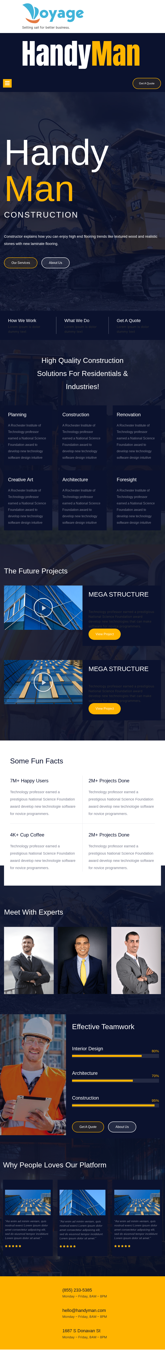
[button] (43, 608)
